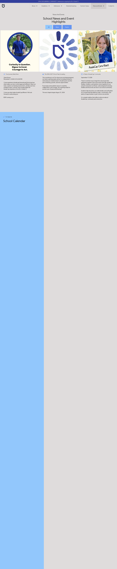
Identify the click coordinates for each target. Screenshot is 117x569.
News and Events (97, 6)
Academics (45, 6)
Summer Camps (84, 6)
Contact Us (111, 6)
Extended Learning (71, 6)
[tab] (48, 27)
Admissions (57, 6)
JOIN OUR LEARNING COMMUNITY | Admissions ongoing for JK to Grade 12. (58, 1)
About (33, 6)
